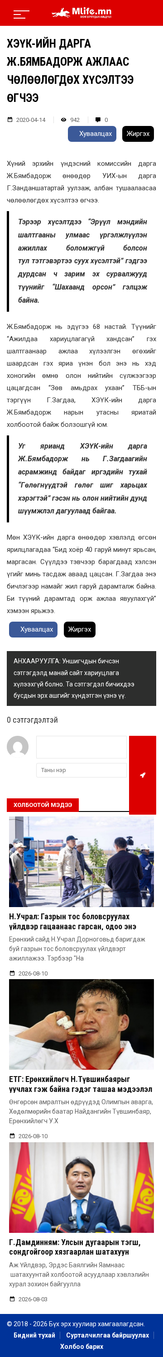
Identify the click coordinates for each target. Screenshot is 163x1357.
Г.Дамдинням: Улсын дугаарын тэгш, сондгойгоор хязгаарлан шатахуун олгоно (75, 1251)
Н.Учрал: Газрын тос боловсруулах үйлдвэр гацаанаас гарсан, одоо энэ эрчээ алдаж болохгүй (72, 926)
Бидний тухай (34, 1335)
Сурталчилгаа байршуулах (107, 1335)
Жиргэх (138, 134)
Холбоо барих (81, 1346)
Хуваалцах (94, 134)
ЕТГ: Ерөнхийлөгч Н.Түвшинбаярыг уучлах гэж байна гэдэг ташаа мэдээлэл (80, 1084)
